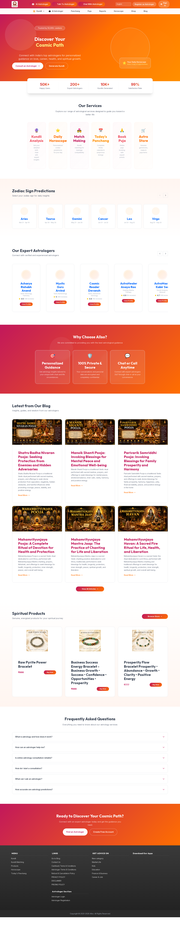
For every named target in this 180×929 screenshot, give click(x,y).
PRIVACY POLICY (58, 877)
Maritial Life (96, 862)
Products (14, 866)
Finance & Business (100, 873)
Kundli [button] (39, 11)
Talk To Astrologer (65, 4)
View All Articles (89, 589)
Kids (93, 866)
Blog (145, 11)
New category (97, 858)
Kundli (13, 858)
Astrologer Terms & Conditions (64, 870)
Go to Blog (56, 858)
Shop (133, 11)
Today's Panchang (18, 873)
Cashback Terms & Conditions (64, 866)
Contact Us (56, 862)
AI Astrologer (42, 4)
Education (96, 870)
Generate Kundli (56, 66)
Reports (102, 11)
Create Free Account (103, 832)
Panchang (75, 11)
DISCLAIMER (56, 881)
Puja (89, 11)
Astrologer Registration (61, 900)
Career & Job (97, 877)
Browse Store (154, 616)
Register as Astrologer (144, 4)
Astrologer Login (58, 897)
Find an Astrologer (75, 832)
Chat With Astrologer (92, 4)
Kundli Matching (17, 862)
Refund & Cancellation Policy (63, 873)
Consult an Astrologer (26, 66)
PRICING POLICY (58, 885)
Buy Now (50, 672)
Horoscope (118, 11)
